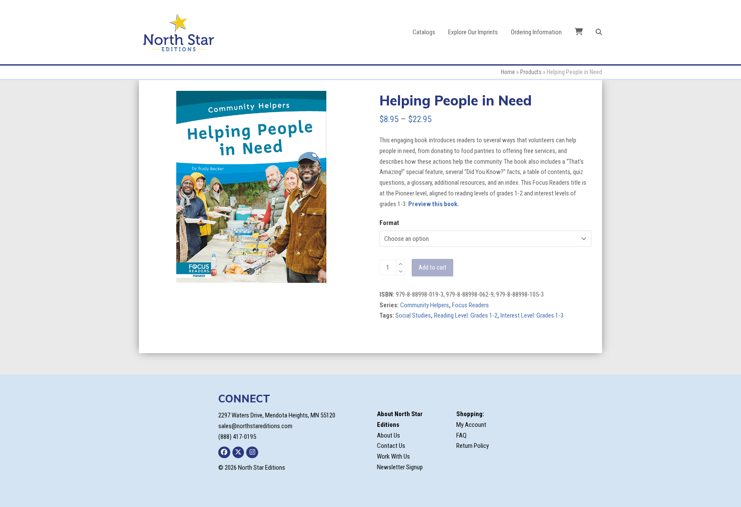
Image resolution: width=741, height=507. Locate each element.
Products (531, 72)
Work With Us (393, 456)
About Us (388, 435)
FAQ (461, 435)
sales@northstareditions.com (255, 426)
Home (508, 72)
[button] (598, 32)
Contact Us (391, 446)
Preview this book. (433, 204)
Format (389, 223)
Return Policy (472, 446)
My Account (471, 425)
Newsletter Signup (400, 467)
